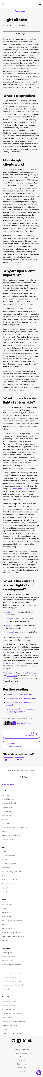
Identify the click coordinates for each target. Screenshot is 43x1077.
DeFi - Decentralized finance (12, 876)
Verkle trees (32, 673)
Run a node (6, 823)
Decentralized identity (9, 884)
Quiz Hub (5, 831)
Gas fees (5, 819)
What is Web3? (7, 811)
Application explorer (9, 864)
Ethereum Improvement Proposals (13, 1021)
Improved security (8, 1009)
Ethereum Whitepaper (9, 1001)
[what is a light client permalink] (2, 96)
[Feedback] (38, 1072)
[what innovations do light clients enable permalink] (2, 400)
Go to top (23, 777)
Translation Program (8, 969)
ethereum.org (8, 784)
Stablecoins (6, 868)
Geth (8, 625)
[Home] (3, 4)
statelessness (12, 675)
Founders (5, 940)
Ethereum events (7, 961)
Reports (4, 1029)
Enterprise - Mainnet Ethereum (13, 936)
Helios (9, 619)
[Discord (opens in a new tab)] (30, 1041)
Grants (4, 924)
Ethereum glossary (8, 839)
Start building (6, 916)
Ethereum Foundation (9, 977)
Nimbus (10, 632)
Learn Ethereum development (12, 920)
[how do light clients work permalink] (2, 162)
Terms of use (21, 1064)
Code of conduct (21, 1053)
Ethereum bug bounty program (12, 973)
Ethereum (30, 44)
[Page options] (14, 25)
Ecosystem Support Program (12, 985)
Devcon (5, 989)
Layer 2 (4, 892)
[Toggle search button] (35, 4)
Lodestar (10, 612)
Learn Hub (5, 795)
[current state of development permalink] (2, 585)
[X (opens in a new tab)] (24, 1041)
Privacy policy (21, 1060)
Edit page (21, 25)
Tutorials (5, 908)
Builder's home (7, 904)
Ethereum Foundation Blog (11, 981)
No (21, 760)
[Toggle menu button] (40, 4)
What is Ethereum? (8, 799)
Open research (7, 1017)
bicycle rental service (20, 489)
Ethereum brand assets (21, 1049)
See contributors (24, 723)
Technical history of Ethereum (12, 1013)
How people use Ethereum (11, 835)
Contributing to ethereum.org (12, 965)
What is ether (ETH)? (9, 803)
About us (21, 1046)
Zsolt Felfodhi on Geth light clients (20, 694)
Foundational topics (8, 928)
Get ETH (4, 860)
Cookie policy (21, 1067)
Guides (4, 851)
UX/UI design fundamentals (11, 932)
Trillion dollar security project (12, 1033)
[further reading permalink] (2, 689)
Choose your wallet (8, 856)
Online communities (8, 957)
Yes (9, 760)
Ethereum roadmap (8, 1005)
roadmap (11, 673)
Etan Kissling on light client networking (22, 698)
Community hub (7, 953)
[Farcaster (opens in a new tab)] (19, 1041)
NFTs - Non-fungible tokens (11, 872)
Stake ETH (5, 888)
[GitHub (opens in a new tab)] (13, 1041)
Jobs (21, 1057)
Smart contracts (7, 815)
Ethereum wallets (7, 807)
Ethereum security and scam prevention (15, 827)
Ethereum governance (9, 1025)
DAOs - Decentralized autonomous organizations (18, 880)
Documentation (7, 912)
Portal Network (10, 663)
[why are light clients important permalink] (2, 273)
